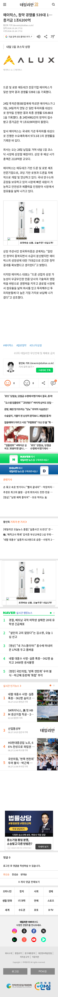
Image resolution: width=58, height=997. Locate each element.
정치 (21, 891)
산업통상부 (14, 728)
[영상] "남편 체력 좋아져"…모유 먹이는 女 (25, 497)
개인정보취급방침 (45, 953)
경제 (51, 891)
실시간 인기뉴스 (11, 686)
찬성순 (15, 874)
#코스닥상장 (36, 345)
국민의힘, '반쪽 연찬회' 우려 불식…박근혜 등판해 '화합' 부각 (21, 763)
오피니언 (7, 891)
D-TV (50, 910)
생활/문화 (7, 900)
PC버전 (43, 971)
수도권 (22, 910)
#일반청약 (21, 345)
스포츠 (51, 900)
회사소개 (8, 953)
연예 (36, 900)
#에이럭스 (8, 345)
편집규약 (18, 953)
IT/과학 (21, 900)
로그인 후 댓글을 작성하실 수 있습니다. (22, 865)
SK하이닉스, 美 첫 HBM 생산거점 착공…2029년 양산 (21, 714)
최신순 (6, 874)
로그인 (15, 971)
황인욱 (14, 522)
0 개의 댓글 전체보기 (29, 882)
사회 (36, 891)
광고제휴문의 (30, 953)
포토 (36, 910)
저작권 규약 (24, 957)
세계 (7, 910)
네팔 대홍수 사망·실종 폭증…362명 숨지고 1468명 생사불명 (21, 698)
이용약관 (35, 957)
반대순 (24, 874)
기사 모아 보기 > (26, 366)
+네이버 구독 (45, 370)
